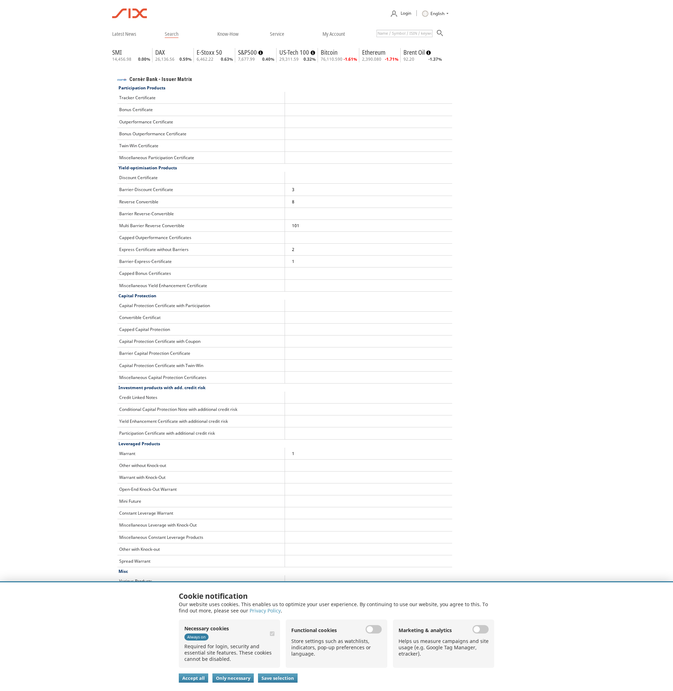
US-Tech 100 (295, 52)
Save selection (277, 678)
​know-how (228, 33)
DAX (160, 52)
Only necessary (233, 678)
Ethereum (374, 52)
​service (277, 33)
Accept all (193, 678)
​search (171, 33)
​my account (333, 33)
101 (295, 226)
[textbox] (404, 33)
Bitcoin (329, 52)
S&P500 (248, 52)
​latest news (124, 33)
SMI (117, 52)
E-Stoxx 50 (209, 52)
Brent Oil (414, 52)
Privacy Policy (265, 610)
